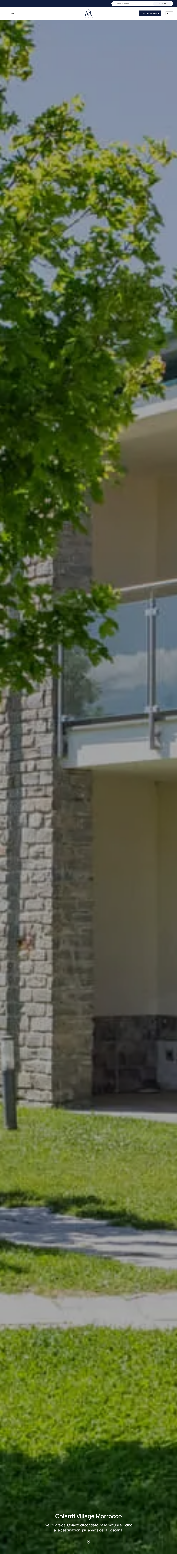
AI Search (162, 4)
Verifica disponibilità (150, 13)
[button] (169, 13)
